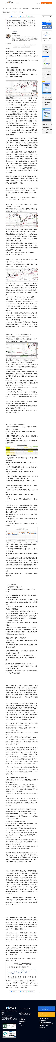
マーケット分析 (17, 8)
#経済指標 (22, 46)
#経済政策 (27, 46)
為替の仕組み (26, 8)
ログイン (38, 3)
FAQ (20, 1023)
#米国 (19, 46)
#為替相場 (15, 46)
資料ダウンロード (46, 3)
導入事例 (8, 8)
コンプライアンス (44, 1018)
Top (3, 8)
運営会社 (21, 1018)
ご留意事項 (42, 1020)
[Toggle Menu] (17, 2)
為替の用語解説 (6, 12)
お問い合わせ (22, 1021)
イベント (21, 12)
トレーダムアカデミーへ (47, 1014)
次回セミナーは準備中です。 (47, 39)
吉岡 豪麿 (15, 33)
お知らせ (14, 12)
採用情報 (21, 1019)
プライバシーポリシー (45, 1025)
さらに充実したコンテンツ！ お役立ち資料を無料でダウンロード (46, 49)
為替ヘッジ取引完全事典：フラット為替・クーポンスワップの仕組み (47, 74)
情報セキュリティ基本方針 (46, 1024)
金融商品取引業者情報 (45, 1022)
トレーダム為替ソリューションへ (47, 1008)
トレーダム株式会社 (23, 1008)
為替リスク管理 (36, 8)
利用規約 (42, 1027)
